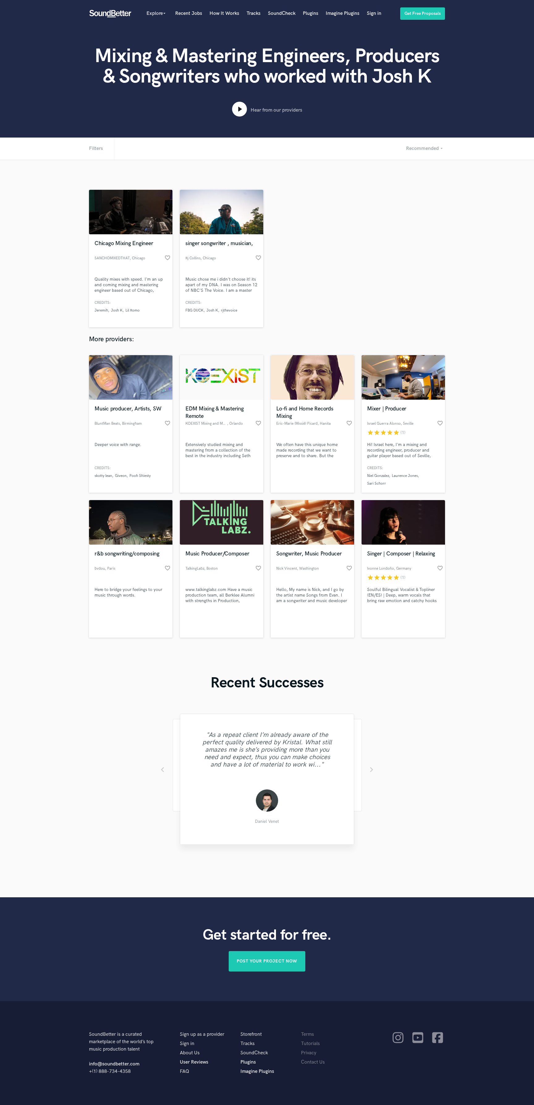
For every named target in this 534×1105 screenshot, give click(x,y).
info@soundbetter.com (114, 1064)
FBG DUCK (194, 310)
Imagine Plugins (342, 13)
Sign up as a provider (202, 1034)
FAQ (184, 1071)
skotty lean (103, 476)
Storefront (251, 1034)
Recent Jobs (188, 13)
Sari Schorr (376, 483)
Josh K (117, 310)
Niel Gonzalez (378, 476)
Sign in (374, 13)
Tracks (254, 13)
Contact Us (313, 1062)
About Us (190, 1053)
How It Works (224, 13)
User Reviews (194, 1062)
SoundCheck (281, 13)
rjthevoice (229, 310)
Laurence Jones (405, 476)
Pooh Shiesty (140, 476)
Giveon (121, 476)
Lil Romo (132, 310)
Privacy (308, 1053)
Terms (307, 1034)
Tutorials (310, 1044)
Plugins (310, 13)
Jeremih (101, 310)
